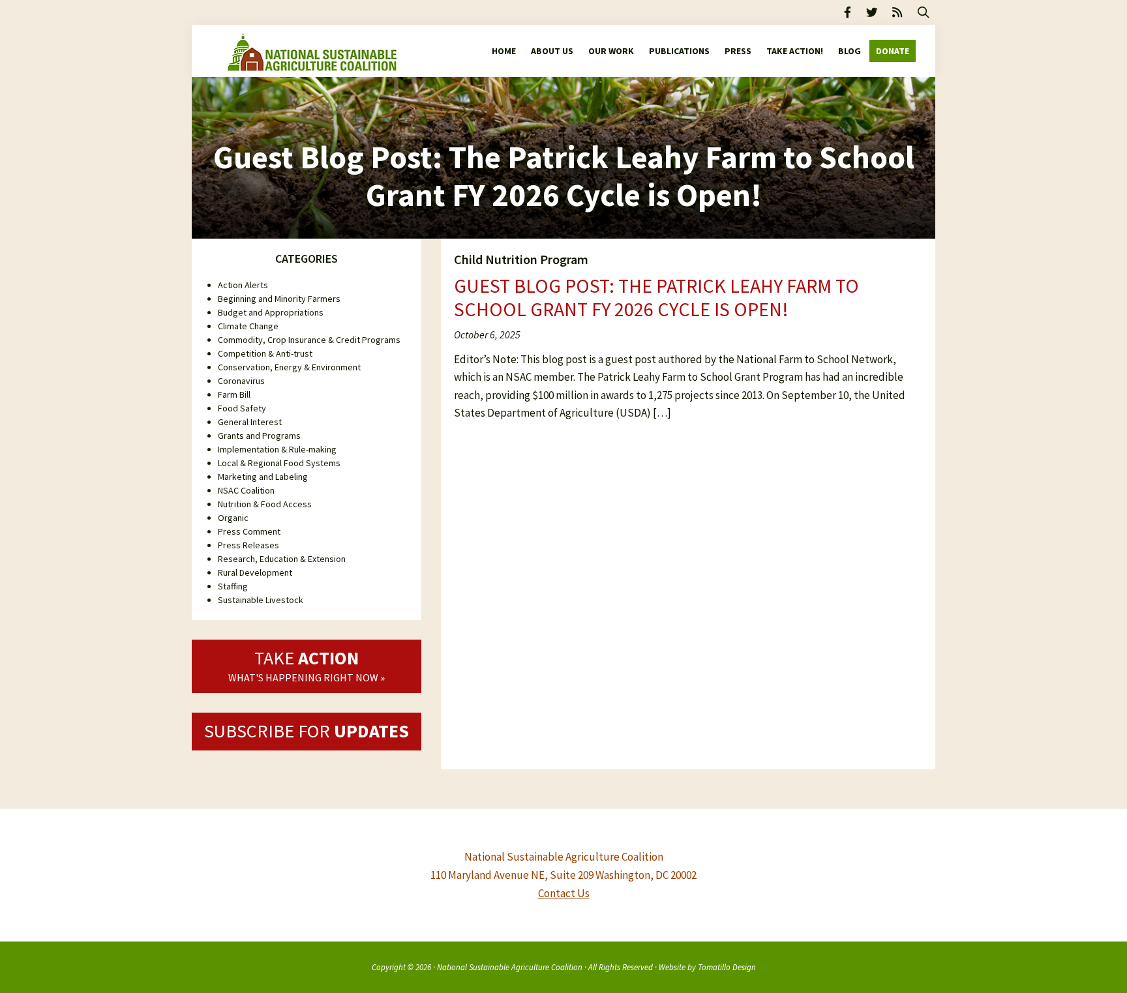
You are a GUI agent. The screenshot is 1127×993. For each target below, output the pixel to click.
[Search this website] (923, 12)
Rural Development (255, 572)
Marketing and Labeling (263, 476)
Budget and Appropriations (270, 312)
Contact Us (564, 893)
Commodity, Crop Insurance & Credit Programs (309, 340)
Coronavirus (241, 381)
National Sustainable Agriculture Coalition (509, 967)
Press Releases (248, 545)
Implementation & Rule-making (277, 449)
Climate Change (248, 326)
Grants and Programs (259, 435)
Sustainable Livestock (260, 600)
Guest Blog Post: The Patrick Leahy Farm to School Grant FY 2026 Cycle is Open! (656, 297)
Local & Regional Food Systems (279, 463)
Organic (233, 518)
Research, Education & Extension (282, 559)
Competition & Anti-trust (265, 353)
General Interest (250, 422)
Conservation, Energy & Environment (289, 367)
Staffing (233, 586)
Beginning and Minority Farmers (279, 298)
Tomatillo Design (727, 967)
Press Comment (249, 531)
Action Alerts (243, 285)
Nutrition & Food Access (265, 504)
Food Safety (242, 408)
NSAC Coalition (246, 490)
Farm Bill (234, 394)
